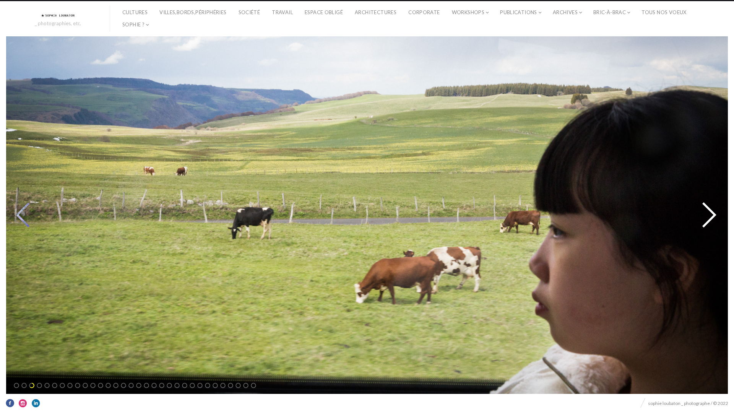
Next (709, 215)
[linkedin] (36, 403)
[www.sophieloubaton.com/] (58, 15)
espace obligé (324, 12)
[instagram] (23, 403)
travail (282, 12)
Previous (23, 215)
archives (565, 12)
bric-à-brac (609, 12)
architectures (375, 12)
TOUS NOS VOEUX (663, 12)
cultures (135, 12)
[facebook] (10, 403)
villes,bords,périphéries (192, 12)
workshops (468, 12)
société (249, 12)
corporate (424, 12)
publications (518, 12)
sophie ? (133, 24)
